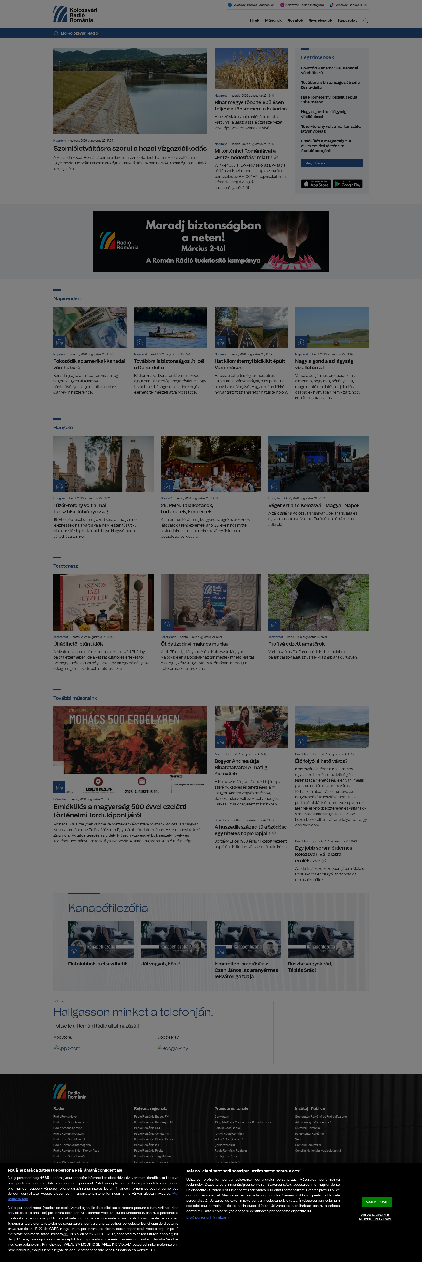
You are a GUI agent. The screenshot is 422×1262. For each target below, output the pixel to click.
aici (65, 1234)
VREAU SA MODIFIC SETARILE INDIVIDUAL (375, 1217)
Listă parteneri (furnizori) (207, 1217)
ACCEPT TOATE (377, 1202)
